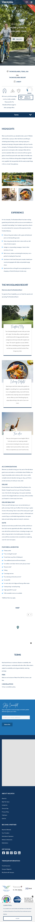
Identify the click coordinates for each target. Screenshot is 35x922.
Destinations (5, 843)
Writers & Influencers (7, 839)
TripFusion (4, 815)
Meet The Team (5, 802)
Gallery (19, 39)
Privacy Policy (5, 812)
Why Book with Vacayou (8, 872)
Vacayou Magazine (6, 869)
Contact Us (4, 805)
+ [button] (28, 614)
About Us (4, 798)
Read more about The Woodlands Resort (12, 290)
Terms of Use (5, 808)
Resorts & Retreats (6, 829)
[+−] (17, 628)
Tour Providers (5, 833)
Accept (17, 918)
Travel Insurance (6, 866)
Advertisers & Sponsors (7, 836)
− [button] (31, 614)
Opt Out (4, 818)
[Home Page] (7, 2)
